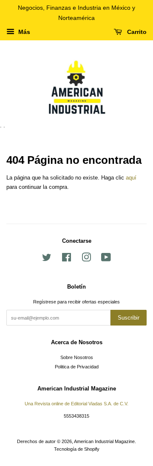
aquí (131, 177)
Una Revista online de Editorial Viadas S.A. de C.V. (76, 403)
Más (23, 31)
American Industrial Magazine (104, 441)
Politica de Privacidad (77, 366)
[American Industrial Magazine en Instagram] (86, 259)
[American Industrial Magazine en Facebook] (66, 259)
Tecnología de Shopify (76, 449)
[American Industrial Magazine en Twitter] (46, 259)
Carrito (136, 31)
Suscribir (128, 317)
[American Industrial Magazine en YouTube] (106, 259)
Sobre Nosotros (76, 357)
